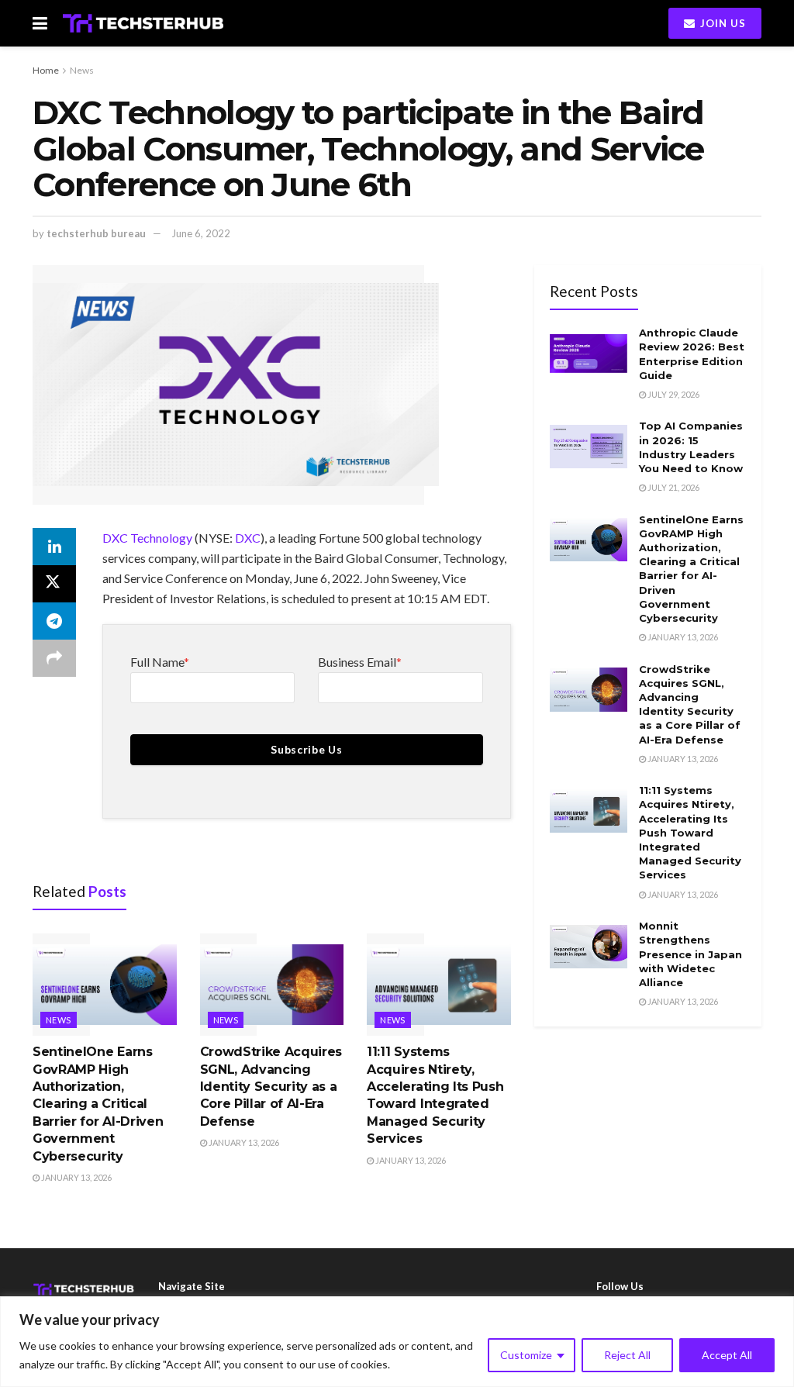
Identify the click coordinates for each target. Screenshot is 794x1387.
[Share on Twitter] (54, 583)
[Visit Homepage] (143, 23)
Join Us (721, 23)
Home (46, 70)
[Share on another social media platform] (54, 658)
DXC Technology (147, 537)
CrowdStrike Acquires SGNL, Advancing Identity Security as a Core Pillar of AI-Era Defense (271, 1086)
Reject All (627, 1354)
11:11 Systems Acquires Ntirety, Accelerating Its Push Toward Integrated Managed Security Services (690, 832)
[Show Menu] (40, 23)
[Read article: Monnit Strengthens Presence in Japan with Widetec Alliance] (588, 947)
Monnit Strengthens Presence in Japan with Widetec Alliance (690, 953)
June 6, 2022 (200, 233)
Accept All (727, 1354)
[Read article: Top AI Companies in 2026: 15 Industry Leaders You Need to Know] (588, 446)
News (82, 70)
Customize (526, 1354)
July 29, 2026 (672, 394)
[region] (397, 1341)
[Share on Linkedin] (54, 546)
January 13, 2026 (76, 1177)
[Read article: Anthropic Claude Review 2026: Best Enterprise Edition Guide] (588, 353)
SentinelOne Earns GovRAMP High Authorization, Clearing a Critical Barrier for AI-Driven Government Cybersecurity (98, 1103)
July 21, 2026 (672, 487)
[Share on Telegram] (54, 621)
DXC (248, 537)
